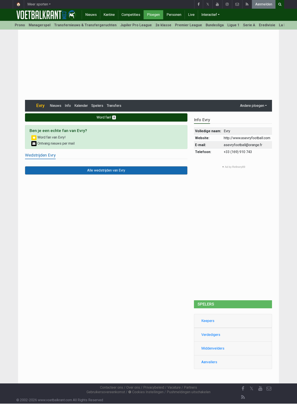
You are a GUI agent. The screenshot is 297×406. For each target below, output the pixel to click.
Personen (174, 15)
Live (191, 15)
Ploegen (153, 15)
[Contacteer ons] (237, 4)
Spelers (97, 106)
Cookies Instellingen (147, 392)
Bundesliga (215, 25)
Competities (131, 15)
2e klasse (163, 25)
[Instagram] (227, 4)
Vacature (174, 387)
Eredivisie (267, 25)
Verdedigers (210, 335)
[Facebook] (198, 4)
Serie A (249, 25)
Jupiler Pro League (136, 25)
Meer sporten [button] (37, 4)
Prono (20, 25)
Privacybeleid (153, 387)
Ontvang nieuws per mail (56, 143)
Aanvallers (209, 362)
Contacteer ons (111, 387)
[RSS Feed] (247, 4)
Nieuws (91, 15)
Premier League (188, 25)
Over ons (133, 387)
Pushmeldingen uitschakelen (188, 392)
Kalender (81, 106)
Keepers (207, 321)
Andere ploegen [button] (252, 106)
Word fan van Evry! (51, 137)
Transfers (114, 106)
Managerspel (39, 25)
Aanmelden (263, 4)
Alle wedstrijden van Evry (106, 170)
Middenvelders (212, 348)
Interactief (209, 15)
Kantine (109, 15)
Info (68, 106)
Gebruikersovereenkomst (106, 392)
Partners (190, 387)
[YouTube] (217, 4)
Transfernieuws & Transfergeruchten (85, 25)
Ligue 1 (233, 25)
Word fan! (106, 117)
